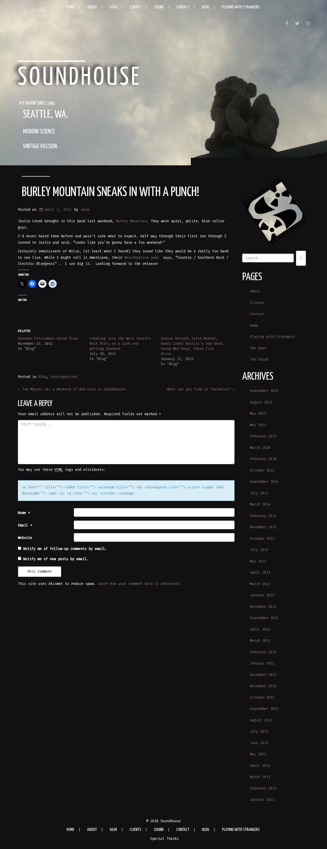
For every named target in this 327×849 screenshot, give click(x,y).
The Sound (259, 359)
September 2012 (264, 618)
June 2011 (259, 743)
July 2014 (259, 493)
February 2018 (263, 459)
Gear (113, 7)
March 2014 (260, 504)
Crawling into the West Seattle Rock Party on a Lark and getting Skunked (120, 343)
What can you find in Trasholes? (201, 389)
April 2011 (260, 766)
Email (25, 525)
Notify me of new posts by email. (56, 559)
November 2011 (263, 686)
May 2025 (258, 413)
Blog (205, 7)
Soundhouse (80, 78)
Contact (182, 7)
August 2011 (261, 720)
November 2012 (263, 607)
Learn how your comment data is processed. (139, 584)
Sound (159, 7)
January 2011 (262, 799)
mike (85, 209)
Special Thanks (164, 838)
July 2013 (259, 550)
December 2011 (263, 675)
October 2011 (262, 697)
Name (24, 513)
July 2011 (259, 731)
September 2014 (264, 481)
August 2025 (261, 402)
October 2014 (262, 470)
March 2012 (260, 640)
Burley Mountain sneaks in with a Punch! (110, 192)
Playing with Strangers (241, 7)
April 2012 (260, 629)
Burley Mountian (131, 221)
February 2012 (263, 652)
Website (25, 538)
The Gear (258, 348)
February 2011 (263, 788)
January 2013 (262, 595)
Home (70, 7)
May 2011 (258, 754)
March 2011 (260, 777)
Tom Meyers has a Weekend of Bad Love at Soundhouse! (72, 389)
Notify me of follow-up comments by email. (65, 549)
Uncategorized (64, 377)
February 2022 (263, 436)
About (92, 7)
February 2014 (263, 516)
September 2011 (264, 709)
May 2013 (258, 561)
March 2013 (260, 584)
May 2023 (258, 425)
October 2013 (262, 538)
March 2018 (260, 448)
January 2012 (262, 663)
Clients (135, 7)
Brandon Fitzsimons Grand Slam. (48, 338)
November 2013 (263, 527)
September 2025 (264, 391)
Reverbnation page (141, 257)
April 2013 (260, 572)
